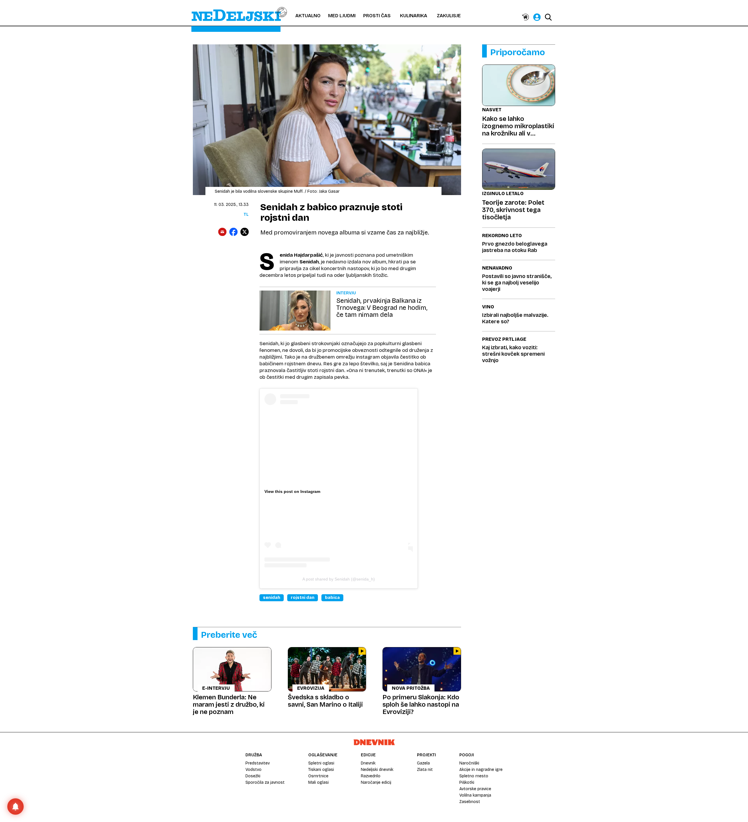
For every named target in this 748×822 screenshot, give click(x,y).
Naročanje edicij (376, 782)
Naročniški (469, 763)
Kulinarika (413, 15)
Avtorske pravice (475, 788)
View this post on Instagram (292, 491)
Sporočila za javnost (265, 782)
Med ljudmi (342, 15)
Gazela (423, 763)
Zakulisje (449, 15)
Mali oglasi (318, 782)
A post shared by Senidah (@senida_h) (338, 579)
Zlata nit (425, 769)
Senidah (271, 597)
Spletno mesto (473, 776)
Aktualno (308, 15)
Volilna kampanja (475, 795)
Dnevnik (368, 763)
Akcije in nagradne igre (481, 769)
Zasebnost (469, 801)
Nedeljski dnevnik (377, 769)
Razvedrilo (370, 776)
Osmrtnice (318, 776)
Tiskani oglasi (321, 769)
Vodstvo (253, 769)
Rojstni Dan (302, 597)
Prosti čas (377, 15)
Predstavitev (257, 763)
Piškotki (466, 782)
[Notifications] (15, 806)
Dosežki (252, 776)
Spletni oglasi (321, 763)
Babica (332, 597)
